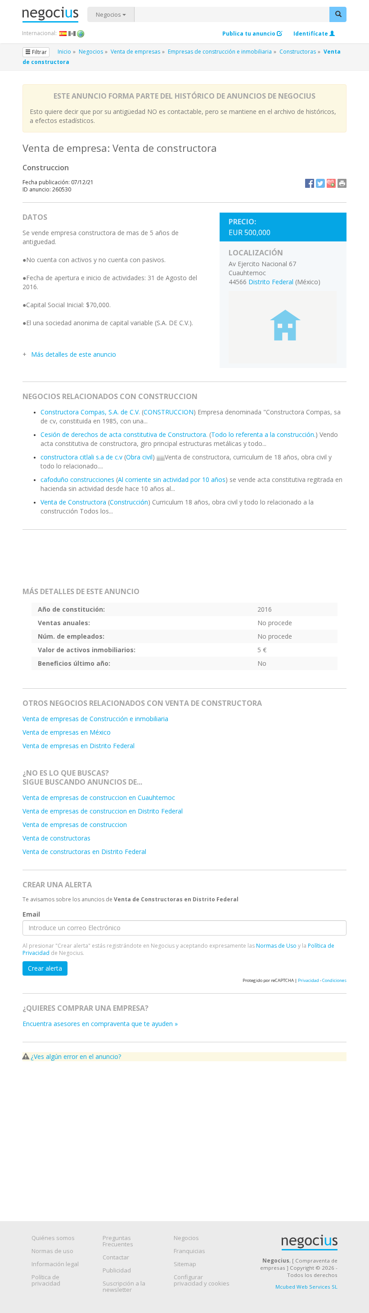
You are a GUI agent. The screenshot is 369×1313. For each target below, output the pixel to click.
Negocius (54, 15)
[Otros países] (81, 33)
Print (342, 183)
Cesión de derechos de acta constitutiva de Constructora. (123, 434)
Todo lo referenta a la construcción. (263, 434)
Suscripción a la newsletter (124, 1286)
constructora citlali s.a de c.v (81, 457)
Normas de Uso (276, 946)
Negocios (109, 14)
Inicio (64, 51)
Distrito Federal (270, 281)
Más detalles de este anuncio (73, 354)
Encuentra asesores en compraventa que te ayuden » (100, 1023)
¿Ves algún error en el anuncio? (76, 1056)
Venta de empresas (135, 51)
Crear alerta (45, 968)
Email (31, 914)
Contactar (116, 1257)
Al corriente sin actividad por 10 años (171, 479)
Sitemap (185, 1264)
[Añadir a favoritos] (331, 183)
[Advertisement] (191, 562)
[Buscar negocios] (337, 14)
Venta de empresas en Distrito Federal (78, 745)
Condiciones (334, 980)
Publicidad (117, 1270)
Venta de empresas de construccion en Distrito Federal (102, 811)
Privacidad (308, 980)
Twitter (320, 183)
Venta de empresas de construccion (74, 824)
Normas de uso (52, 1251)
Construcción (129, 502)
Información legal (55, 1264)
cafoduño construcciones (77, 479)
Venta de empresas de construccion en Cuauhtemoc (98, 797)
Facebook (309, 183)
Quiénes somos (53, 1238)
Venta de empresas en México (66, 732)
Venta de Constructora (73, 502)
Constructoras (297, 51)
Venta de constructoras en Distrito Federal (84, 851)
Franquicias (189, 1251)
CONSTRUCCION (169, 412)
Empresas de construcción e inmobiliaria (220, 51)
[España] (63, 33)
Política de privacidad (46, 1280)
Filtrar (39, 52)
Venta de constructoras (56, 838)
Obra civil (139, 457)
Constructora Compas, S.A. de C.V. (90, 412)
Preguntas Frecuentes (118, 1241)
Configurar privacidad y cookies (202, 1280)
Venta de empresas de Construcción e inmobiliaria (95, 718)
